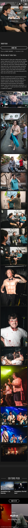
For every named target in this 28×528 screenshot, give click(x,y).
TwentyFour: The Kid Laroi (20, 492)
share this (14, 48)
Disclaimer (25, 526)
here (9, 86)
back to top (14, 501)
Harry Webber (9, 51)
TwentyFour (4, 44)
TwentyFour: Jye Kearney (5, 492)
